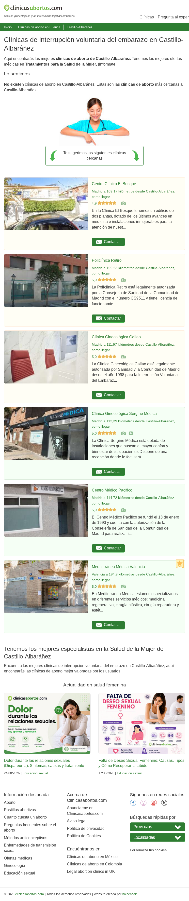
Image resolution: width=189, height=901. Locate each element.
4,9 (95, 203)
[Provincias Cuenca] (157, 826)
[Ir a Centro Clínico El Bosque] (123, 203)
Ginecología (14, 865)
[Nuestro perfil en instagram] (143, 804)
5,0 (95, 280)
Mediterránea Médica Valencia (118, 567)
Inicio (8, 27)
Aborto (10, 802)
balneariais (130, 894)
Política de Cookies (84, 836)
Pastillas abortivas (20, 810)
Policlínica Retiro (107, 260)
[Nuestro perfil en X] (164, 804)
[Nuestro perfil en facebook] (133, 804)
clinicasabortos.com (29, 894)
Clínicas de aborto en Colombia (94, 864)
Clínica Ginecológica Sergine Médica (124, 413)
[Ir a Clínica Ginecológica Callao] (123, 356)
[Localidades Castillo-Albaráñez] (157, 837)
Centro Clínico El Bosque (114, 184)
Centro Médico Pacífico (112, 490)
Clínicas (147, 17)
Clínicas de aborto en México (92, 857)
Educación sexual (35, 773)
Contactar (112, 242)
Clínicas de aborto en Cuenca (39, 27)
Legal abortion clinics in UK (91, 871)
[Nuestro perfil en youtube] (154, 804)
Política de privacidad (86, 828)
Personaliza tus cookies (148, 850)
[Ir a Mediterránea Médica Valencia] (123, 586)
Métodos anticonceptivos (25, 838)
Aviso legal (76, 821)
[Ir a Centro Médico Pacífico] (123, 510)
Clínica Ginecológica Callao (116, 337)
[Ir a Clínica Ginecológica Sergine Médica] (123, 433)
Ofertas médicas (18, 858)
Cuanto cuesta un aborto (25, 817)
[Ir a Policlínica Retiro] (123, 280)
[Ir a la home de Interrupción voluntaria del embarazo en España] (39, 8)
